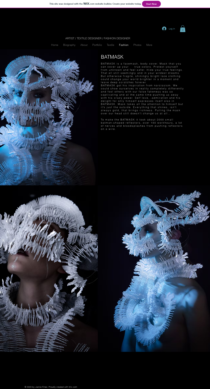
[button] (183, 28)
